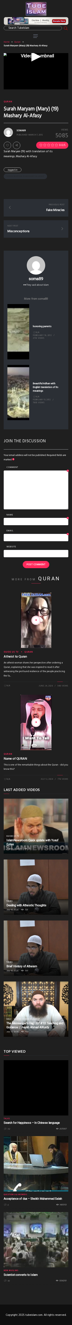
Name (37, 515)
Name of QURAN (15, 758)
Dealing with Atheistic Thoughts (26, 905)
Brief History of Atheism (21, 966)
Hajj (8, 1019)
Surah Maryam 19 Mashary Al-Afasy (25, 176)
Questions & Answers (15, 1194)
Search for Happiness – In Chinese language (32, 1122)
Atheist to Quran (15, 656)
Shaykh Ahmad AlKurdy (27, 1019)
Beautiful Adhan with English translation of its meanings (45, 387)
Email (37, 531)
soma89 (36, 278)
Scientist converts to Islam (21, 1275)
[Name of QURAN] (36, 722)
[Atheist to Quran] (36, 620)
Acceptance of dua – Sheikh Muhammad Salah (33, 1198)
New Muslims (11, 1270)
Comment (37, 468)
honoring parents (42, 326)
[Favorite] (7, 145)
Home (7, 42)
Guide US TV (11, 652)
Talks (9, 901)
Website (11, 547)
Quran (17, 42)
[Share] (16, 145)
